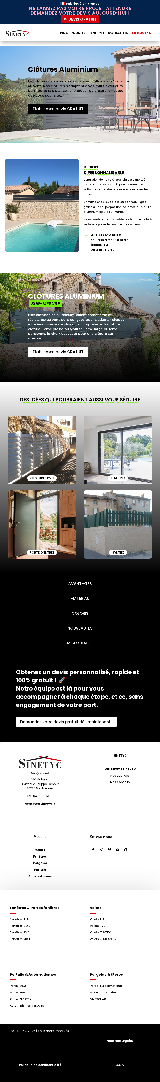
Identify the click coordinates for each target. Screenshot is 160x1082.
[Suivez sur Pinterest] (109, 849)
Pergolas (40, 863)
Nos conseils (120, 782)
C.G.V (120, 1065)
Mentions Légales (120, 1041)
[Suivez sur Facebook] (93, 849)
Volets (40, 850)
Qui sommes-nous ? (120, 769)
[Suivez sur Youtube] (117, 849)
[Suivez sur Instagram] (101, 849)
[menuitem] (74, 33)
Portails (40, 870)
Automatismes (40, 876)
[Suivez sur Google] (126, 849)
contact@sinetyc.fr (40, 803)
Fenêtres (40, 856)
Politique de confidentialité (40, 1065)
